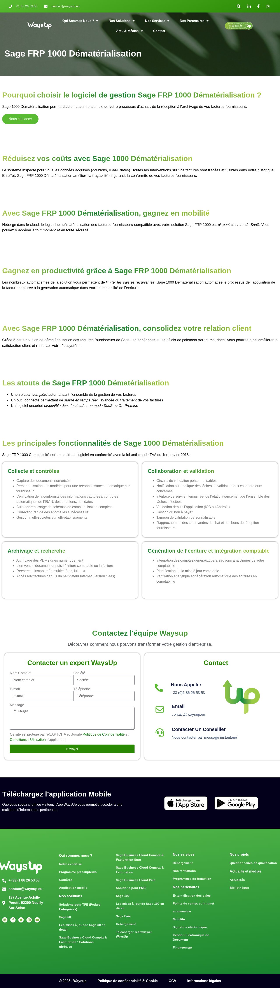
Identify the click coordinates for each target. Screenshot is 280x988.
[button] (238, 6)
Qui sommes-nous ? (78, 21)
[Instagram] (29, 919)
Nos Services (155, 21)
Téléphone (81, 689)
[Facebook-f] (13, 919)
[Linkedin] (4, 919)
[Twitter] (21, 919)
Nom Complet (20, 673)
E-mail (15, 689)
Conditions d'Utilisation (28, 739)
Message (17, 705)
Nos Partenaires (192, 21)
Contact (159, 31)
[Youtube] (37, 919)
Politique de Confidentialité (104, 734)
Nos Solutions (119, 21)
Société (79, 673)
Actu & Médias (127, 31)
